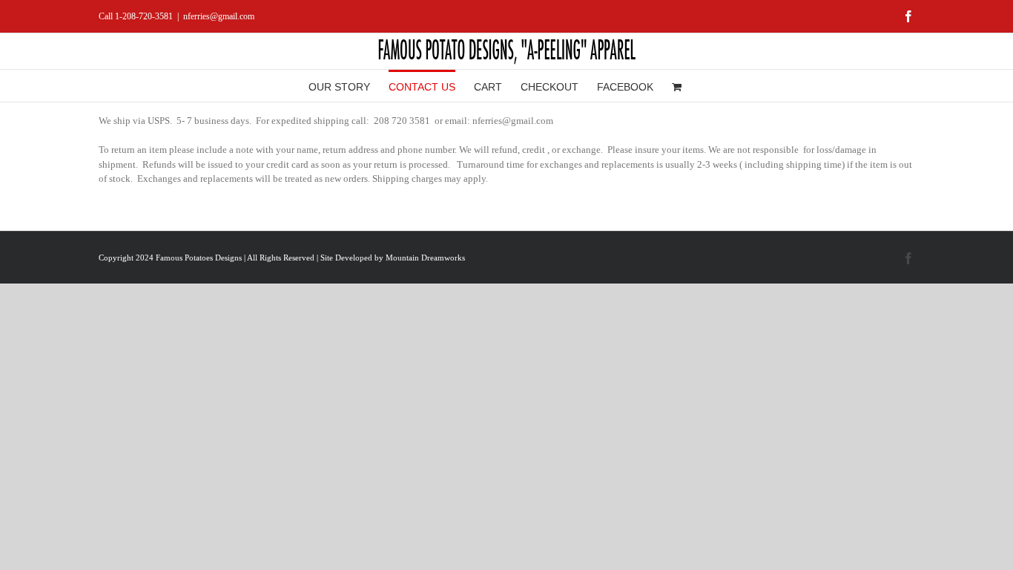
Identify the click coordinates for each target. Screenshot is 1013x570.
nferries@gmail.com (218, 16)
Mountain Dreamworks (425, 257)
